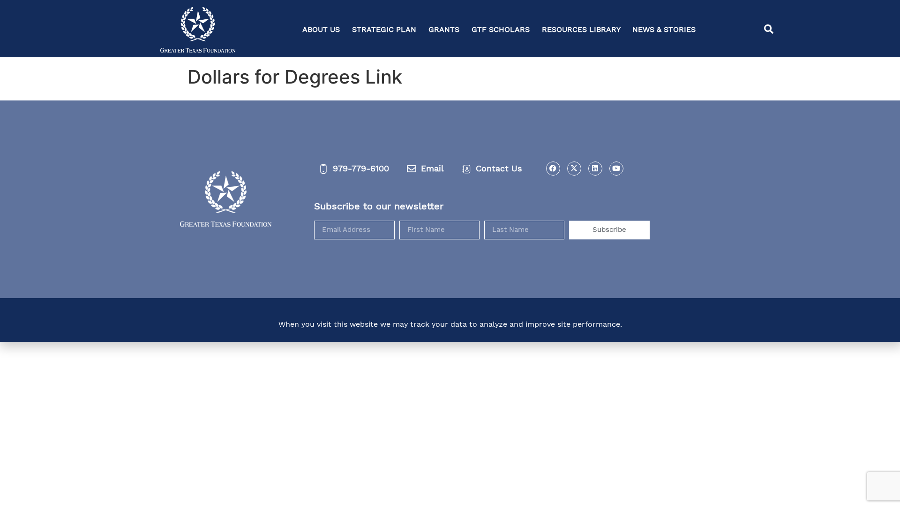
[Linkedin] (595, 168)
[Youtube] (616, 168)
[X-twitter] (574, 168)
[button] (768, 29)
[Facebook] (553, 168)
